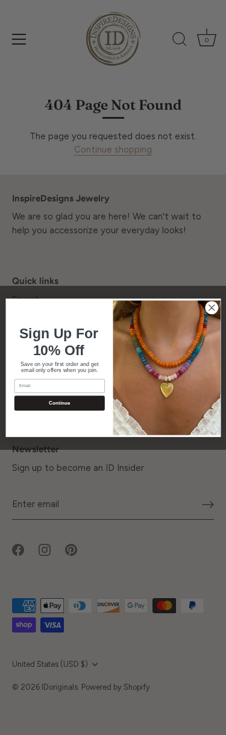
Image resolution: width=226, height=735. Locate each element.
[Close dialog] (211, 307)
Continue (59, 403)
